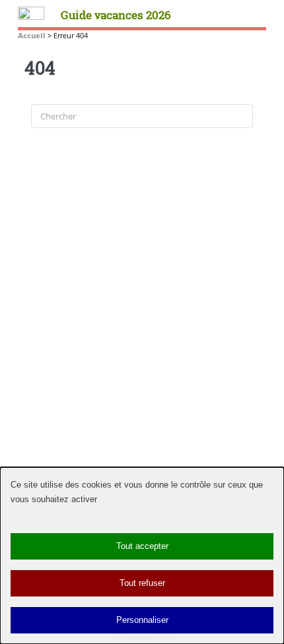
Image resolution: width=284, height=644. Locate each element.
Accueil (32, 35)
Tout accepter (142, 546)
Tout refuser (142, 583)
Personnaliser (142, 620)
